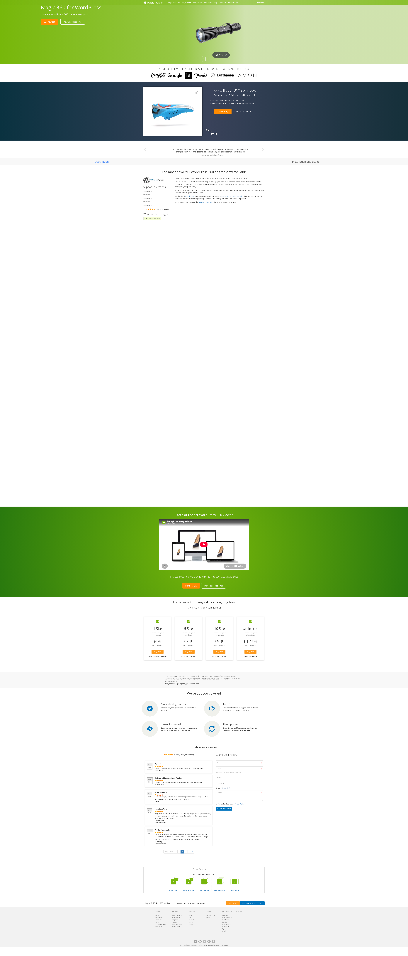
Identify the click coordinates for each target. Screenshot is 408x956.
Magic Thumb (233, 3)
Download (252, 903)
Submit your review (224, 809)
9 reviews (165, 209)
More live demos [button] (243, 111)
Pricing (186, 903)
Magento (225, 915)
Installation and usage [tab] (305, 161)
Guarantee (192, 920)
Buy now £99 (49, 22)
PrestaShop (225, 927)
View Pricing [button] (223, 111)
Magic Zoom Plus (173, 3)
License (191, 922)
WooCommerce (227, 917)
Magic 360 (208, 3)
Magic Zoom (186, 3)
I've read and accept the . (231, 804)
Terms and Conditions (210, 945)
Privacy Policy (239, 804)
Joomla (224, 931)
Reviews (193, 903)
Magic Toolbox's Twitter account (204, 941)
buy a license (189, 196)
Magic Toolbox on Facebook (195, 941)
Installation (201, 903)
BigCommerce (226, 924)
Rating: (218, 788)
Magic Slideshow (220, 3)
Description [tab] (102, 161)
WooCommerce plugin (206, 202)
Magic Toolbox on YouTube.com (200, 941)
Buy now (157, 651)
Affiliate (208, 917)
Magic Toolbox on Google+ (213, 941)
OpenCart (225, 929)
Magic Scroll (197, 3)
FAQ (190, 917)
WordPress (225, 920)
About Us (158, 915)
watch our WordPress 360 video (232, 196)
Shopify (224, 922)
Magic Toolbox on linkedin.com (209, 941)
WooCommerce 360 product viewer (176, 281)
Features (180, 903)
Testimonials (159, 920)
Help (190, 915)
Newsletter (158, 927)
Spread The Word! (160, 924)
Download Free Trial (72, 22)
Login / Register (210, 915)
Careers (157, 922)
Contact (262, 3)
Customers (158, 917)
